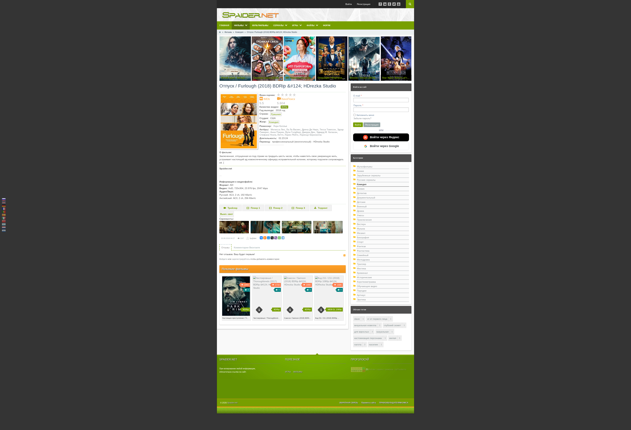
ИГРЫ (288, 372)
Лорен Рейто (291, 134)
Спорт (360, 242)
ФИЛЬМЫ (297, 372)
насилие (373, 344)
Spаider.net (232, 403)
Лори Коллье (280, 126)
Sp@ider (253, 238)
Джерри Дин (308, 132)
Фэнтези (361, 246)
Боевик (360, 188)
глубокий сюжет (392, 325)
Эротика (361, 299)
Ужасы (360, 215)
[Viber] (275, 237)
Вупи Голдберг (293, 132)
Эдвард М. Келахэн (326, 132)
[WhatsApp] (279, 237)
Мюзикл (361, 233)
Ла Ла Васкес (293, 129)
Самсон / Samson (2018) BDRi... (297, 318)
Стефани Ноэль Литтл (271, 134)
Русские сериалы (366, 180)
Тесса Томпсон (328, 129)
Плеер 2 (277, 208)
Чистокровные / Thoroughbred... (266, 318)
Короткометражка (366, 281)
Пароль (357, 105)
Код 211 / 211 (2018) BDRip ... (327, 318)
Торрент (322, 208)
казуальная (382, 331)
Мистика (361, 268)
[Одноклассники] (264, 237)
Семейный (362, 255)
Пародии (361, 290)
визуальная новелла (365, 325)
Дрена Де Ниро (310, 129)
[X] (272, 237)
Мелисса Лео (278, 129)
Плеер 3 (300, 208)
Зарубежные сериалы (368, 175)
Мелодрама (363, 259)
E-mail (356, 95)
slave (357, 319)
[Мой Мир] (268, 237)
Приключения (364, 219)
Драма (360, 211)
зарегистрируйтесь (241, 259)
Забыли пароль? (362, 118)
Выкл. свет (226, 214)
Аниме (360, 171)
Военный (362, 206)
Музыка (361, 228)
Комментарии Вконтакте (247, 247)
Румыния (276, 114)
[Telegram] (282, 237)
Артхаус (361, 295)
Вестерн (361, 224)
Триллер (361, 264)
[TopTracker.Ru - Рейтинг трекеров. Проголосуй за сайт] (358, 369)
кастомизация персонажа (368, 338)
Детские (361, 202)
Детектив (361, 193)
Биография (363, 237)
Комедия (274, 122)
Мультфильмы (364, 166)
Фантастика (363, 250)
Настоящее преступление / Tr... (235, 318)
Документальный (366, 197)
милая (392, 338)
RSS (344, 255)
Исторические (364, 277)
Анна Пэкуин (277, 132)
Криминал (362, 273)
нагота (357, 344)
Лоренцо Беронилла (311, 134)
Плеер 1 (255, 208)
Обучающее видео (367, 286)
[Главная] (220, 32)
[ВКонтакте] (261, 237)
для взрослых (361, 331)
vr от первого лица (377, 319)
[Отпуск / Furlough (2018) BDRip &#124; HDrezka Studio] (239, 121)
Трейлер (232, 208)
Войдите (223, 259)
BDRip (284, 107)
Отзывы (225, 247)
